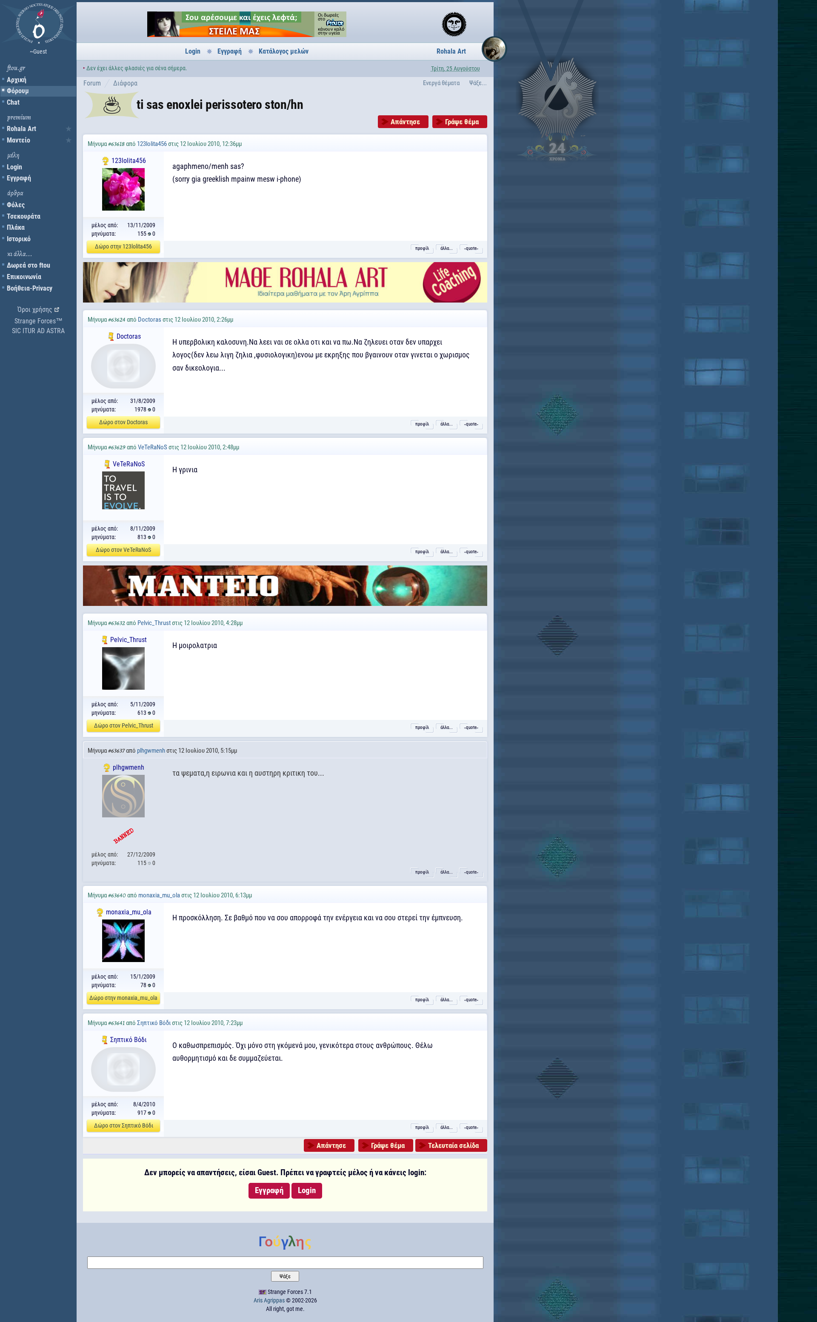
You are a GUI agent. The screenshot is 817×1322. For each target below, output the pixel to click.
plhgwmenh (151, 750)
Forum (92, 83)
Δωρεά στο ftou (28, 265)
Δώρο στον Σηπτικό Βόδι (123, 1125)
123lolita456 (152, 144)
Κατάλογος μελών (284, 51)
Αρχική (16, 80)
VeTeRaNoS (152, 447)
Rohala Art (21, 129)
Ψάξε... (478, 83)
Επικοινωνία (24, 277)
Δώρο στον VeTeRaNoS (123, 549)
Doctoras (149, 319)
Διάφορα (125, 83)
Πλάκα (16, 227)
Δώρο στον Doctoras (123, 422)
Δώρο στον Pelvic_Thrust (123, 725)
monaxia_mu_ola (159, 895)
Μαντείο (18, 140)
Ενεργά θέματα (441, 83)
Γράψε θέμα (462, 121)
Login (14, 167)
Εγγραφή (19, 178)
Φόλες (16, 205)
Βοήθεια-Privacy (29, 288)
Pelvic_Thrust (154, 623)
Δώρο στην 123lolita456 (123, 246)
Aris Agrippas (269, 1300)
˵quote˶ (471, 248)
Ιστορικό (19, 239)
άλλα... (446, 248)
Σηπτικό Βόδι (154, 1023)
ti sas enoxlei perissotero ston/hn (220, 104)
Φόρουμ (18, 91)
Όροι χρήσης (34, 310)
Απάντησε (405, 121)
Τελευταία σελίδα (453, 1145)
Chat (13, 102)
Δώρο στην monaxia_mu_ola (123, 997)
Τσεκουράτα (23, 216)
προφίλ (422, 248)
